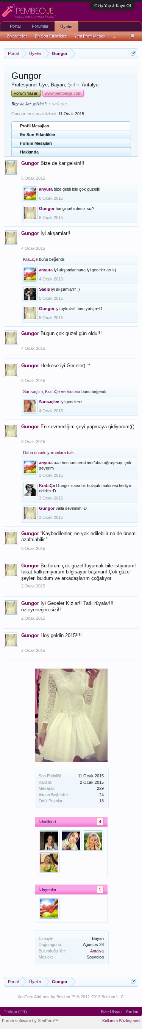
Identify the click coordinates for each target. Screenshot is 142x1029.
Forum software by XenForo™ (30, 1020)
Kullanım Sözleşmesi (121, 1020)
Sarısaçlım (33, 391)
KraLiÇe (30, 259)
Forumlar (40, 26)
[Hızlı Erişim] (133, 53)
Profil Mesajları (34, 126)
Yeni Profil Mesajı (89, 36)
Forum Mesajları (36, 143)
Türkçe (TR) (15, 1011)
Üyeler (66, 26)
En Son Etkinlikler (37, 134)
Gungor (30, 163)
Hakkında (29, 152)
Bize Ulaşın (111, 1011)
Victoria (73, 391)
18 (101, 801)
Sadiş (44, 289)
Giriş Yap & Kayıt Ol (112, 5)
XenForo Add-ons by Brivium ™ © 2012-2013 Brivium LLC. (71, 997)
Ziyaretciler (17, 36)
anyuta (46, 189)
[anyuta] (49, 908)
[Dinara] (93, 840)
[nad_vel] (49, 862)
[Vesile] (49, 840)
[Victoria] (71, 840)
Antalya (97, 951)
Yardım (131, 1011)
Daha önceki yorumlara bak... (50, 452)
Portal (15, 26)
